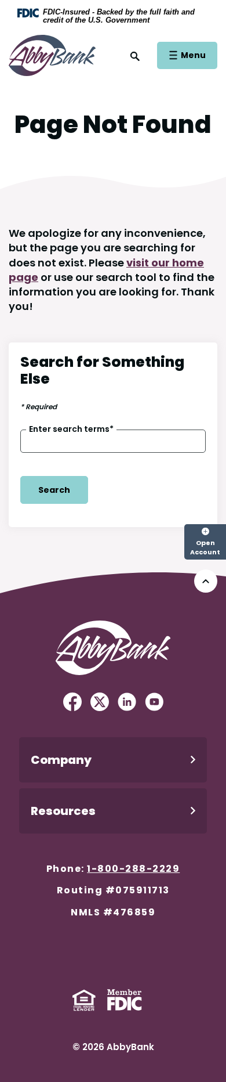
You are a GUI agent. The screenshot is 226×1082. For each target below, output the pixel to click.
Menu (192, 55)
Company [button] (61, 760)
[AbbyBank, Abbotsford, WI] (52, 54)
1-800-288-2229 (133, 868)
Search (54, 490)
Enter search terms (71, 429)
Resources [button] (63, 811)
